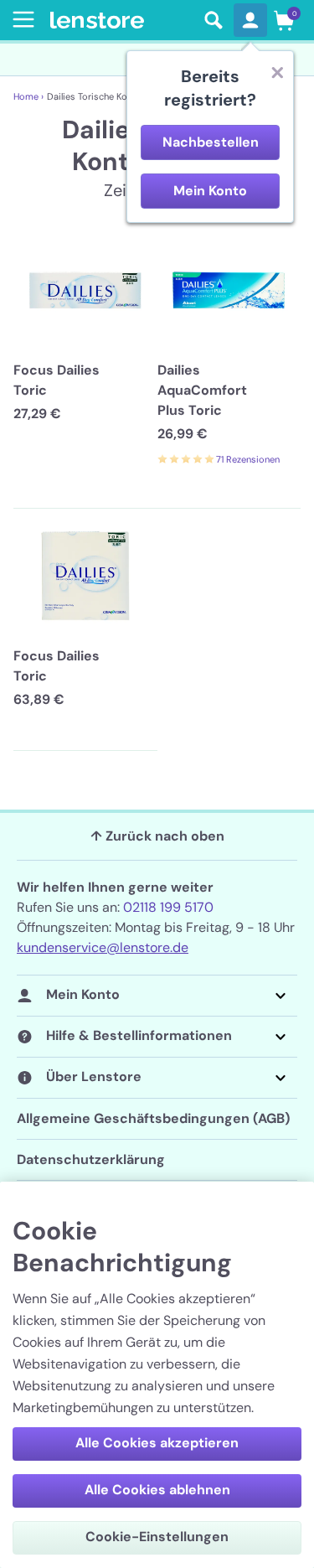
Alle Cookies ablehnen (157, 1489)
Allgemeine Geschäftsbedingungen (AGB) (153, 1118)
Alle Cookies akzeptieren (157, 1443)
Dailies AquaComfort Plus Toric (202, 390)
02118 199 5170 (168, 907)
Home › (28, 96)
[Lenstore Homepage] (121, 20)
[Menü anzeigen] (20, 19)
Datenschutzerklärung (91, 1159)
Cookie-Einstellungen (157, 1536)
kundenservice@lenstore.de (102, 947)
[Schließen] (277, 72)
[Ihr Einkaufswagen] (284, 20)
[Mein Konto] (250, 20)
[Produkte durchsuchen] (213, 20)
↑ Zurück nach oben (157, 836)
